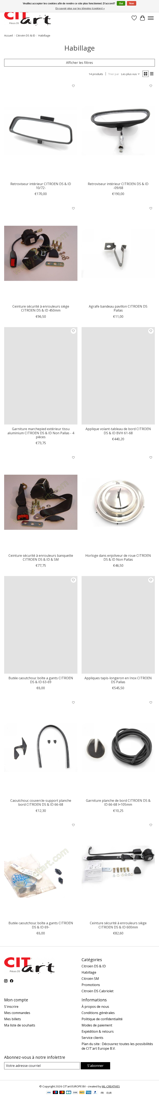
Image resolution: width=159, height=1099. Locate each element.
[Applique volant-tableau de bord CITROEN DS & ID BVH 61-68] (118, 376)
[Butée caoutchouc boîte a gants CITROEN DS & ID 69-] (40, 870)
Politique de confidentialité (102, 1019)
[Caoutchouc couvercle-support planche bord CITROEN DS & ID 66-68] (40, 747)
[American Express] (88, 1093)
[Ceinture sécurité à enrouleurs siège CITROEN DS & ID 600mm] (118, 870)
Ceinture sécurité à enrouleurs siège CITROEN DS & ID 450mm (40, 308)
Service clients (92, 1037)
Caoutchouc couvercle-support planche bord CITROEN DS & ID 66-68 (40, 802)
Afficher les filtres (79, 62)
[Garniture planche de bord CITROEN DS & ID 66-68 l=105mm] (118, 747)
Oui (121, 3)
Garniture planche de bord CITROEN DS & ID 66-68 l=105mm (118, 802)
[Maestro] (55, 1093)
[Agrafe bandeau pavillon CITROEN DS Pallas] (118, 253)
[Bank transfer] (75, 1093)
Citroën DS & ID (25, 35)
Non (131, 3)
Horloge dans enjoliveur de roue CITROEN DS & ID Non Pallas (118, 557)
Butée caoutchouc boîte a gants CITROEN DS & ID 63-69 (40, 680)
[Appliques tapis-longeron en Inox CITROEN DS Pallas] (118, 625)
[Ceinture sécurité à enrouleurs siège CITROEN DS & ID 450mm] (40, 253)
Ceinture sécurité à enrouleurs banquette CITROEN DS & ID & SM (40, 557)
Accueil (8, 35)
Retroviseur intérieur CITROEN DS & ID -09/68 (118, 186)
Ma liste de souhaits (19, 1025)
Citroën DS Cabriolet (97, 991)
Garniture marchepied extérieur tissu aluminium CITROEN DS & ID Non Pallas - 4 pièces (40, 433)
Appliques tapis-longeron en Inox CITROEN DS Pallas (118, 680)
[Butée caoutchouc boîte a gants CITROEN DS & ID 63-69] (40, 625)
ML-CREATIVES (111, 1086)
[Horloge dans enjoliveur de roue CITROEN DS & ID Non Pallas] (118, 502)
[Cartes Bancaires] (68, 1093)
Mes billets (12, 1019)
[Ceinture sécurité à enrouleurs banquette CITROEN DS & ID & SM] (40, 502)
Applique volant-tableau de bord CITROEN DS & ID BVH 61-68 (118, 431)
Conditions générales (98, 1012)
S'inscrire (11, 1006)
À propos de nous (95, 1006)
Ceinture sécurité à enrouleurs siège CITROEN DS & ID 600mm (118, 925)
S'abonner (95, 1065)
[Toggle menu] (151, 18)
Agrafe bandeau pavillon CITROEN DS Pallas (118, 308)
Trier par (113, 74)
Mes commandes (17, 1012)
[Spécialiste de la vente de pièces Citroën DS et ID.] (27, 18)
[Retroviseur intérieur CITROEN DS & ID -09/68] (118, 131)
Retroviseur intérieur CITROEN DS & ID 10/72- (40, 186)
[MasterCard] (62, 1093)
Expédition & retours (98, 1031)
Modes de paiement (97, 1025)
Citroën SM (90, 978)
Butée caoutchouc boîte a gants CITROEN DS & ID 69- (40, 925)
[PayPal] (82, 1093)
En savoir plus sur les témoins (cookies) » (80, 8)
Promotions (91, 985)
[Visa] (49, 1093)
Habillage (89, 972)
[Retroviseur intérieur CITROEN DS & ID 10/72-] (40, 131)
